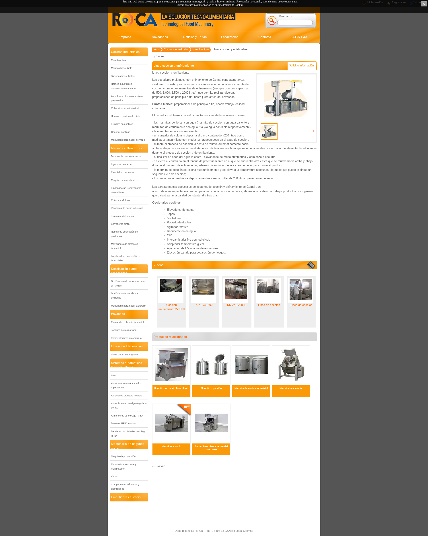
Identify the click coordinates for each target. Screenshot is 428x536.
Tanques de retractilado (123, 330)
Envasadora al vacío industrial (127, 322)
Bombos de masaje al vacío (126, 156)
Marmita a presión (211, 388)
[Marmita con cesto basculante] (171, 383)
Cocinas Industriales (125, 52)
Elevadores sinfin (120, 224)
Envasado (118, 313)
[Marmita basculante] (291, 383)
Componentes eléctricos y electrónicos (125, 486)
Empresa (125, 37)
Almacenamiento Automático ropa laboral (126, 385)
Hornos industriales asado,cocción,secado (123, 85)
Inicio (157, 49)
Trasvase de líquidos (122, 216)
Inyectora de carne (121, 164)
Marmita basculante (121, 68)
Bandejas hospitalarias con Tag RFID (128, 433)
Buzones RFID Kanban (123, 423)
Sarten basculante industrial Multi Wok (211, 448)
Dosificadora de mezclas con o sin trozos (127, 283)
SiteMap (248, 530)
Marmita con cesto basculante (171, 388)
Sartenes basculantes (123, 76)
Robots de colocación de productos (124, 233)
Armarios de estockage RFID (127, 415)
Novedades (160, 37)
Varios (114, 476)
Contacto (264, 37)
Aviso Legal (235, 530)
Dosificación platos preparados (124, 271)
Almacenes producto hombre (126, 395)
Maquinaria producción (123, 456)
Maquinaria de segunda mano (127, 446)
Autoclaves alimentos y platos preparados (127, 98)
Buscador (285, 16)
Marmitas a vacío (171, 446)
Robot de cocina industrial (125, 108)
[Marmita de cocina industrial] (251, 383)
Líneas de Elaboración (127, 346)
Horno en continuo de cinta (125, 116)
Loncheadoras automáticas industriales (125, 258)
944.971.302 (300, 37)
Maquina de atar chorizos (124, 180)
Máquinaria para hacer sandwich (128, 305)
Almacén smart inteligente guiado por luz (128, 405)
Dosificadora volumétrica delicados (124, 295)
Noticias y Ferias (195, 37)
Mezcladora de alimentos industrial (124, 246)
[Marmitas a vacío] (171, 441)
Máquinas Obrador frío (127, 148)
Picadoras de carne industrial (126, 208)
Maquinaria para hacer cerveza (128, 139)
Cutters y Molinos (120, 200)
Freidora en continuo (122, 124)
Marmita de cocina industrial (251, 388)
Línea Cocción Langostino (125, 354)
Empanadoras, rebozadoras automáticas (126, 190)
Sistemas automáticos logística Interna (126, 365)
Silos (113, 375)
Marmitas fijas (118, 60)
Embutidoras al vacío (122, 172)
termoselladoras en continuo (126, 338)
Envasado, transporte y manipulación (123, 466)
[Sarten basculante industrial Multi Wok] (211, 441)
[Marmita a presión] (211, 383)
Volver (160, 56)
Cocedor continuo (120, 132)
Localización (230, 37)
